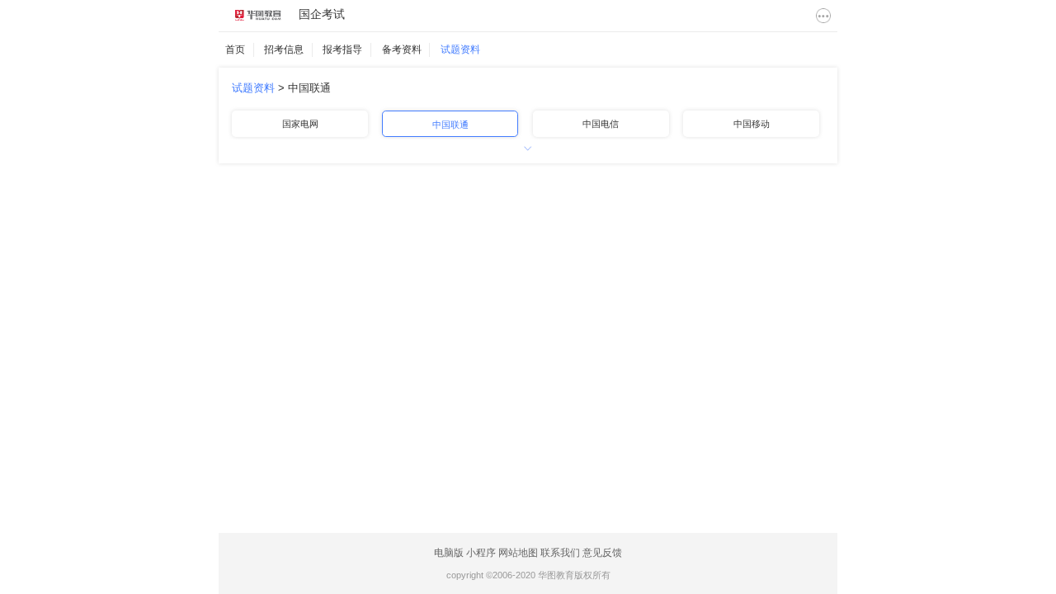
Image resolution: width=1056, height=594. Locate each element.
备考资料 (402, 49)
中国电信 (600, 124)
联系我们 (560, 553)
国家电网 (300, 124)
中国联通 (309, 88)
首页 (235, 49)
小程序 (481, 553)
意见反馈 (602, 553)
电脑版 (449, 553)
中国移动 (751, 124)
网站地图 (518, 553)
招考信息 (284, 49)
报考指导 (342, 49)
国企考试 (322, 14)
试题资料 (460, 49)
